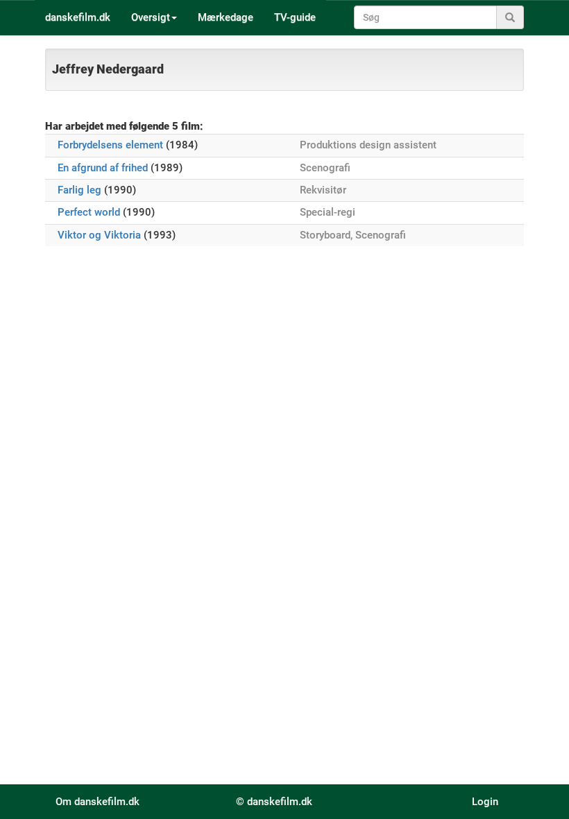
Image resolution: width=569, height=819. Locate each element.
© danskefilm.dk (274, 801)
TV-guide (295, 17)
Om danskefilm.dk (97, 801)
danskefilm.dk (77, 17)
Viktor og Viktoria (99, 235)
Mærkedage (225, 17)
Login (485, 801)
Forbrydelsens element (110, 145)
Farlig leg (79, 190)
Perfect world (89, 212)
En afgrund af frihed (103, 168)
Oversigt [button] (150, 17)
